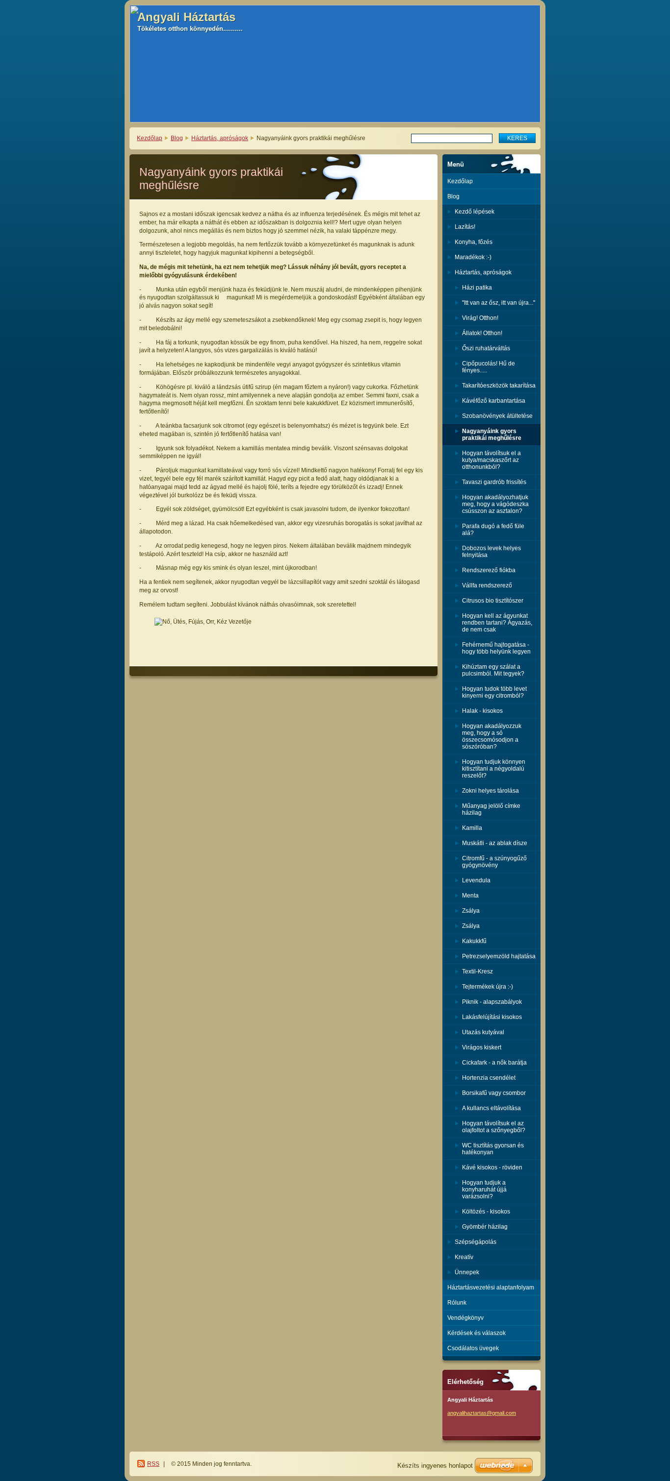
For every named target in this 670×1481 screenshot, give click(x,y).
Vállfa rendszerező (487, 585)
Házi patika (477, 287)
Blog (177, 138)
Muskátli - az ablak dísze (494, 843)
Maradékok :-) (473, 257)
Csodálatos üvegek (473, 1348)
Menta (470, 895)
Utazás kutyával (483, 1032)
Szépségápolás (475, 1241)
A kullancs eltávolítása (491, 1108)
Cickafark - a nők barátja (494, 1062)
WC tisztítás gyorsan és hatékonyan (493, 1149)
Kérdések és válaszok (476, 1333)
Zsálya (471, 910)
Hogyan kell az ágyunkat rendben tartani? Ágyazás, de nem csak (497, 622)
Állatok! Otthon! (482, 333)
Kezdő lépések (474, 211)
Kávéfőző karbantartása (493, 400)
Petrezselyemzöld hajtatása (499, 956)
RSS (153, 1463)
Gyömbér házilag (485, 1226)
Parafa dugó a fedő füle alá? (493, 529)
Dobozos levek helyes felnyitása (491, 551)
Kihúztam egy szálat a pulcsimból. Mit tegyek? (493, 670)
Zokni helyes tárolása (490, 790)
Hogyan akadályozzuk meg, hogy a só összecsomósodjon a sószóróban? (491, 736)
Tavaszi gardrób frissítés (494, 482)
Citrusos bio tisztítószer (492, 600)
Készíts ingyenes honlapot (435, 1465)
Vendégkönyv (465, 1317)
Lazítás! (465, 226)
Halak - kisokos (482, 710)
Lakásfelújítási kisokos (492, 1017)
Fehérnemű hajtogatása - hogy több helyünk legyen (496, 648)
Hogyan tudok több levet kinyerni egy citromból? (494, 692)
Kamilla (472, 828)
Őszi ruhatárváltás (486, 348)
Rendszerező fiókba (488, 570)
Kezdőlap (149, 138)
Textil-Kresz (477, 971)
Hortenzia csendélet (488, 1077)
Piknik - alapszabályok (492, 1001)
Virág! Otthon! (480, 318)
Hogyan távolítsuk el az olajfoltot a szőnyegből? (493, 1127)
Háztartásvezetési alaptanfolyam (490, 1287)
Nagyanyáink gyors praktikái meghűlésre (491, 434)
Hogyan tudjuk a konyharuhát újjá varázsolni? (484, 1189)
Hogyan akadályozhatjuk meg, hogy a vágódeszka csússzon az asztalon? (495, 504)
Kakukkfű (474, 941)
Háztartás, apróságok (219, 138)
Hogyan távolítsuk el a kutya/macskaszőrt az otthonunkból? (491, 460)
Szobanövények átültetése (497, 416)
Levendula (476, 880)
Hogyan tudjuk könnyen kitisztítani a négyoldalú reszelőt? (493, 768)
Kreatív (464, 1257)
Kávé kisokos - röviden (492, 1167)
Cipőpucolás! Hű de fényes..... (488, 367)
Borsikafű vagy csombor (494, 1093)
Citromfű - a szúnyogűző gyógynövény (494, 862)
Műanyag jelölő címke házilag (491, 809)
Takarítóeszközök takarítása (499, 385)
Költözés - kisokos (486, 1211)
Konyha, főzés (473, 242)
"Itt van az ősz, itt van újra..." (498, 302)
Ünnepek (467, 1272)
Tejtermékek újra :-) (487, 986)
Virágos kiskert (481, 1047)
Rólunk (456, 1302)
